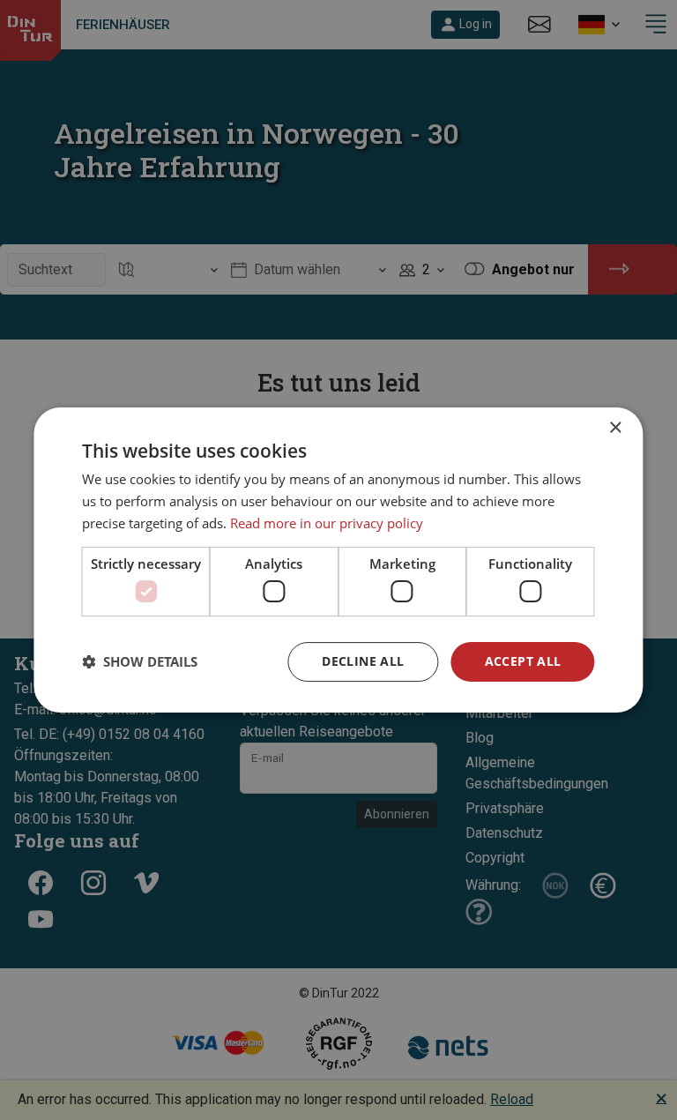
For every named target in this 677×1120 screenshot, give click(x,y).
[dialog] (338, 560)
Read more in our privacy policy (326, 523)
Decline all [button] (363, 661)
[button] (139, 662)
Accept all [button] (523, 661)
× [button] (614, 428)
